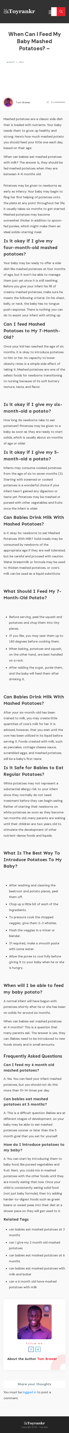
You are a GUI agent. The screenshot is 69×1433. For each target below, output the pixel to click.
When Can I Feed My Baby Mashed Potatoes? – (34, 41)
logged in (29, 1392)
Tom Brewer (47, 1359)
